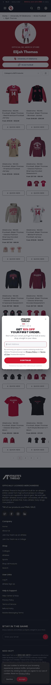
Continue (25, 360)
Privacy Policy (31, 352)
